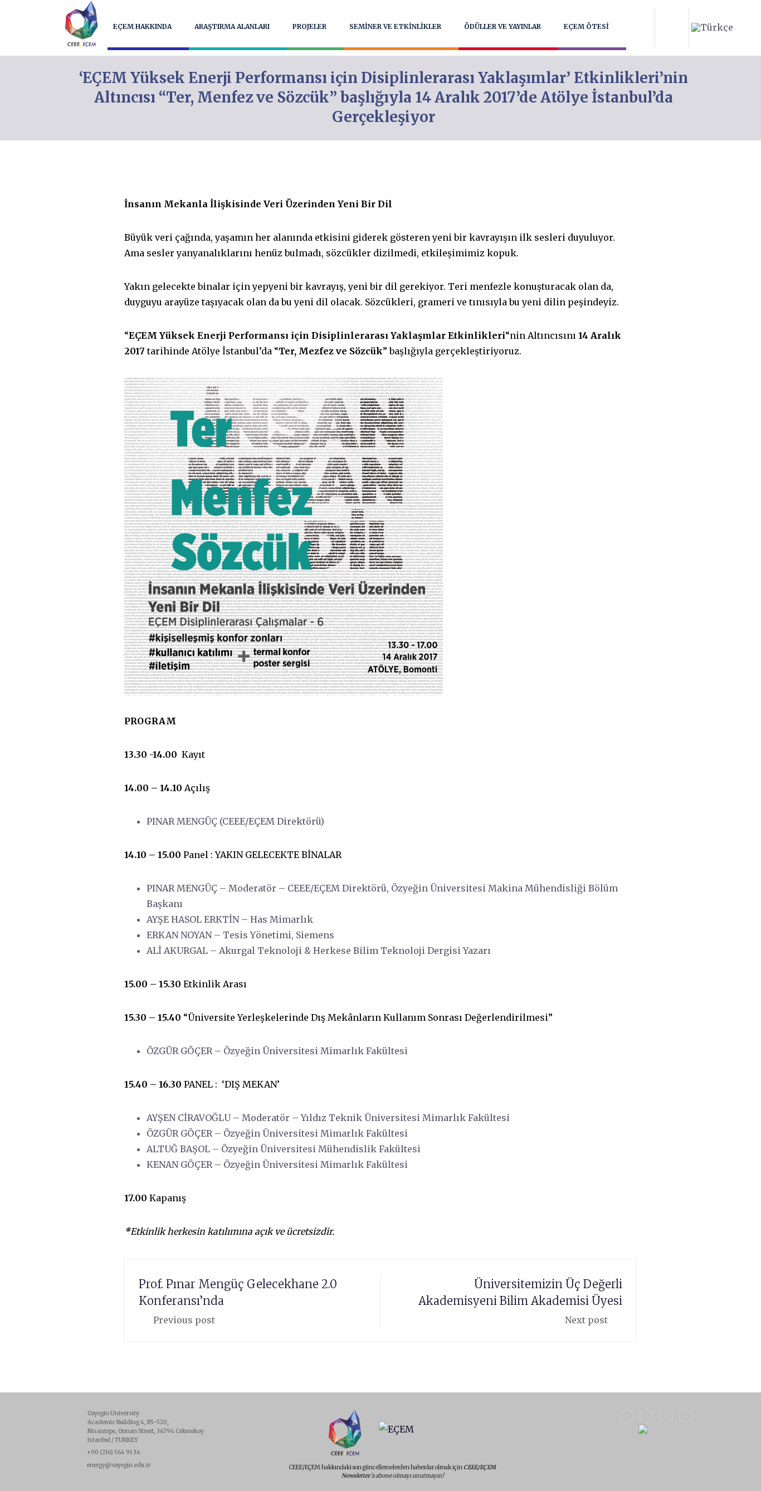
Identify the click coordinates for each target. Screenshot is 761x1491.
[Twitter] (685, 1416)
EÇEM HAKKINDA (142, 26)
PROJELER (309, 26)
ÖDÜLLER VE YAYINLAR (502, 26)
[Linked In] (666, 1416)
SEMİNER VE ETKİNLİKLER (395, 26)
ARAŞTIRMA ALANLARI (232, 26)
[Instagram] (646, 1416)
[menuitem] (712, 27)
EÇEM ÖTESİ (586, 26)
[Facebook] (627, 1416)
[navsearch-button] (672, 27)
